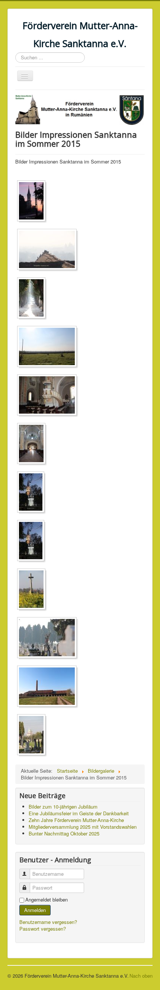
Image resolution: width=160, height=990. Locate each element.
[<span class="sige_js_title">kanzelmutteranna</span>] (49, 395)
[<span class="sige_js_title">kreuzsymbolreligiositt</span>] (33, 590)
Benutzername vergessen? (48, 921)
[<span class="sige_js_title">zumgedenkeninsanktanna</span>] (33, 735)
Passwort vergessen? (42, 928)
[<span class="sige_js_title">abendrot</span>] (33, 201)
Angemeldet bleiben (46, 899)
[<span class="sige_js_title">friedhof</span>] (33, 298)
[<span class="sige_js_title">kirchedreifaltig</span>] (32, 541)
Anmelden (35, 909)
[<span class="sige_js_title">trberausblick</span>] (49, 638)
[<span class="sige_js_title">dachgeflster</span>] (49, 250)
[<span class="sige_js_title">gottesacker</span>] (49, 347)
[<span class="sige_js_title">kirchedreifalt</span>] (32, 492)
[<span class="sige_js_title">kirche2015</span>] (33, 444)
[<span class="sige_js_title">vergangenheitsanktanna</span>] (49, 687)
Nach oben (141, 975)
